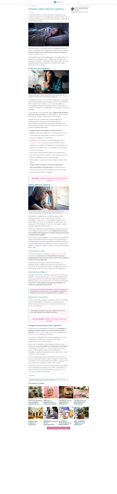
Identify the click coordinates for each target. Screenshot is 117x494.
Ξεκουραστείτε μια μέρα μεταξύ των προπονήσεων (80, 402)
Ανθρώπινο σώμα (78, 399)
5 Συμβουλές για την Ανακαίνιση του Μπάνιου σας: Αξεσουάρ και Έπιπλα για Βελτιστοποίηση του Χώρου (65, 402)
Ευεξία (45, 399)
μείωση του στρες (58, 253)
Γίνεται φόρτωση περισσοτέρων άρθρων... (58, 428)
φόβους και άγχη (50, 277)
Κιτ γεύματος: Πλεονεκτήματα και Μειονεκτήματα (65, 423)
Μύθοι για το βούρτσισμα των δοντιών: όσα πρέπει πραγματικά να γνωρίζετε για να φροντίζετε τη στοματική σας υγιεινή (51, 402)
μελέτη (45, 220)
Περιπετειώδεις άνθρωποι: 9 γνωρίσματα (33, 423)
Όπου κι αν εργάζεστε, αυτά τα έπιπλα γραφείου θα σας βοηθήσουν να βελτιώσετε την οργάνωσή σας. (35, 402)
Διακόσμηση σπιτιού (32, 399)
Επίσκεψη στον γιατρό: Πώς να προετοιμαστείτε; (51, 423)
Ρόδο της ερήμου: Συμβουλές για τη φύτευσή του (79, 423)
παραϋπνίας (49, 103)
